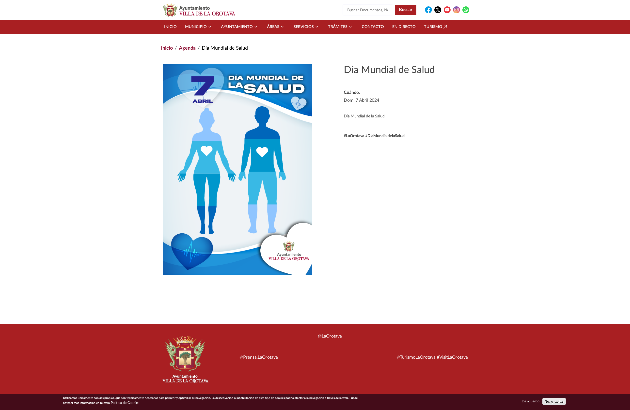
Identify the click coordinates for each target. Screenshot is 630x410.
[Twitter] (437, 9)
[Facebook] (428, 9)
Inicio (170, 27)
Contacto (373, 27)
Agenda (187, 48)
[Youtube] (447, 9)
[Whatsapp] (465, 9)
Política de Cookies (125, 403)
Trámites (337, 27)
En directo (404, 27)
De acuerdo (530, 401)
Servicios (304, 27)
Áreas (273, 27)
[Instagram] (456, 9)
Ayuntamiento (237, 27)
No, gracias (554, 401)
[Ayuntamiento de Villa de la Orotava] (185, 362)
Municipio (196, 27)
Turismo (433, 27)
